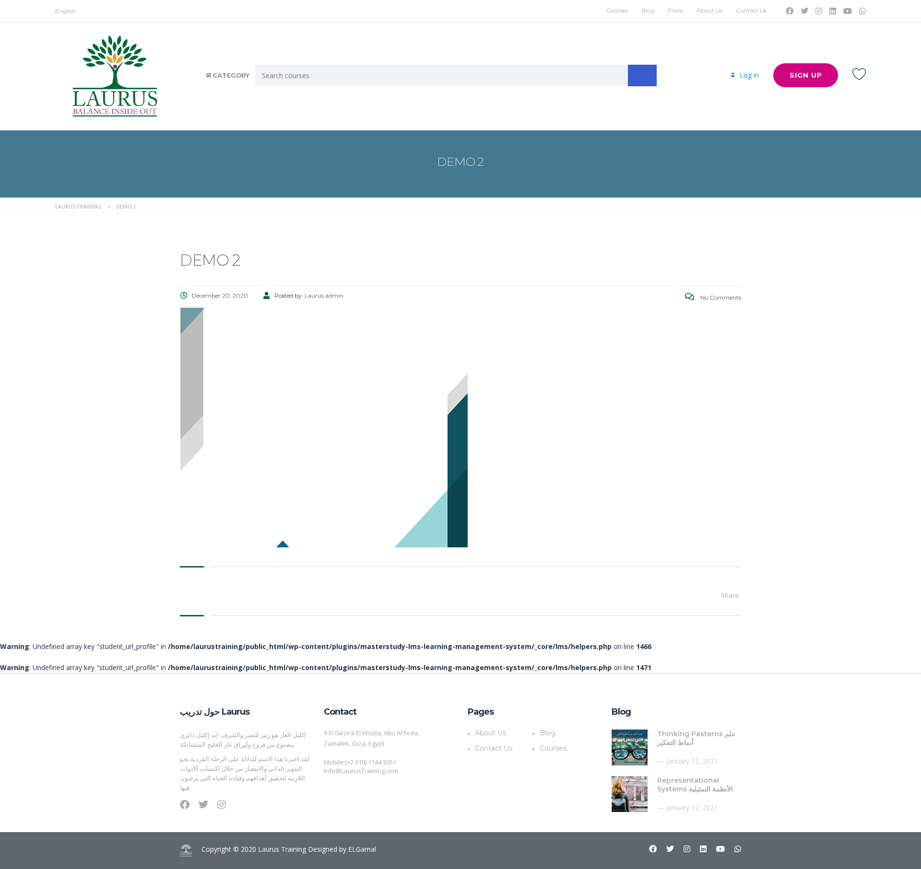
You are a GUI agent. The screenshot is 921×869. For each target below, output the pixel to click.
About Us (709, 10)
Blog (647, 10)
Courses (617, 10)
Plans (675, 10)
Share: (730, 595)
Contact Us (751, 10)
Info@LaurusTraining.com (361, 770)
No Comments (720, 297)
